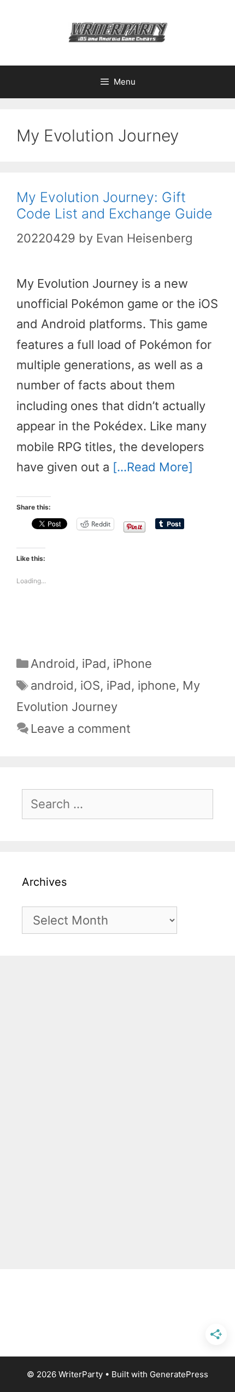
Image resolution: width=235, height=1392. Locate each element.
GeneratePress (179, 1374)
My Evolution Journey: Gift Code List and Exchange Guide (114, 205)
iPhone (132, 663)
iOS (90, 685)
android (52, 685)
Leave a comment (81, 728)
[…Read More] (153, 467)
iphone (157, 685)
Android (53, 663)
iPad (94, 663)
